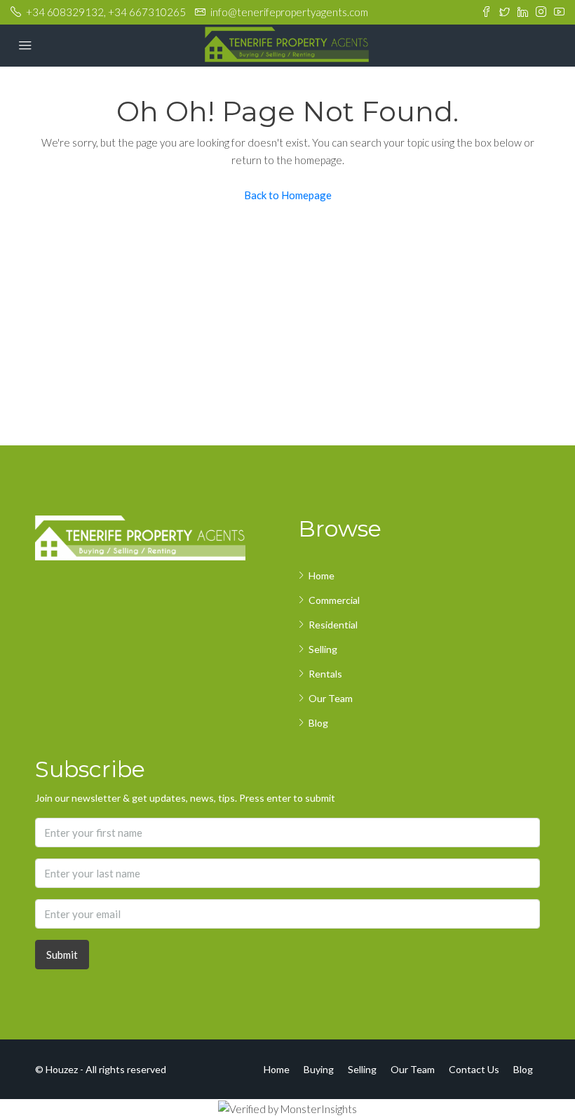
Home (321, 575)
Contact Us (474, 1069)
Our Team (331, 698)
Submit (62, 954)
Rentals (325, 674)
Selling (323, 649)
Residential (333, 625)
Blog (318, 723)
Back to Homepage (288, 195)
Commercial (334, 600)
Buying (319, 1069)
